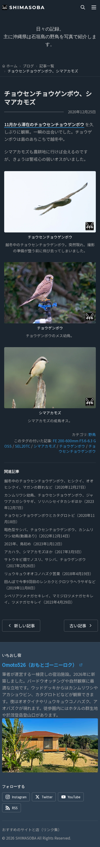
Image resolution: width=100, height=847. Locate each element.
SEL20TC (22, 446)
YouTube (74, 797)
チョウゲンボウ (50, 328)
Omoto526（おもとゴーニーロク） (39, 664)
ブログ (28, 66)
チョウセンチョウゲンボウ (50, 237)
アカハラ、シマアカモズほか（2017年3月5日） (44, 551)
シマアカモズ (50, 412)
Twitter (47, 797)
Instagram (19, 797)
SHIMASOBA (27, 7)
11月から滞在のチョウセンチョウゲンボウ (44, 124)
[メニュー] (94, 7)
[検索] (83, 7)
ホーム (11, 66)
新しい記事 (24, 625)
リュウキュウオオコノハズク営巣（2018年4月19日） (48, 573)
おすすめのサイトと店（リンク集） (32, 829)
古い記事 (78, 625)
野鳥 (92, 434)
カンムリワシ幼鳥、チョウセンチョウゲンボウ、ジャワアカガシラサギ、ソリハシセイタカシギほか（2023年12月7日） (49, 501)
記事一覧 (46, 66)
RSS (15, 808)
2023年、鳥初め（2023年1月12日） (34, 543)
